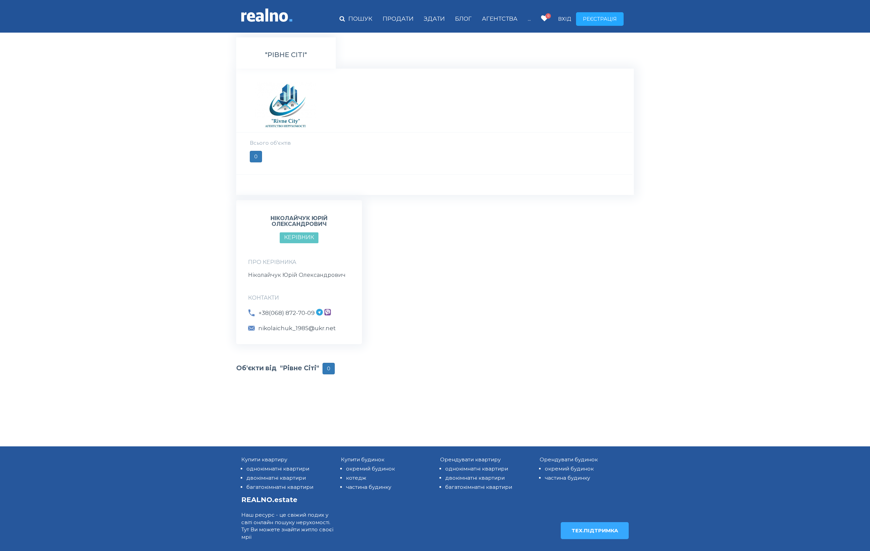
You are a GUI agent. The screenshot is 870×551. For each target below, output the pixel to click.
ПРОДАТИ (398, 18)
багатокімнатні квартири (279, 487)
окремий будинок (370, 468)
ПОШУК (360, 18)
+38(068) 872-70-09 (286, 312)
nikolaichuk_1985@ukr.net (297, 328)
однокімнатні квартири (277, 468)
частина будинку (368, 487)
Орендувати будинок (569, 459)
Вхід (564, 19)
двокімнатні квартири (276, 478)
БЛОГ (463, 18)
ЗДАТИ (434, 18)
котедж (356, 478)
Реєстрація (600, 19)
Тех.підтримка (595, 530)
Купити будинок (362, 459)
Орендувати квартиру (470, 459)
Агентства (500, 18)
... (529, 18)
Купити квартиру (264, 459)
